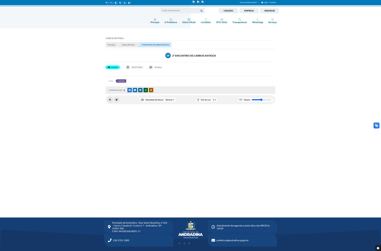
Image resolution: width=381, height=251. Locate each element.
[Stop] (117, 100)
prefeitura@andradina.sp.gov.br (233, 240)
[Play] (110, 100)
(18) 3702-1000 (121, 240)
